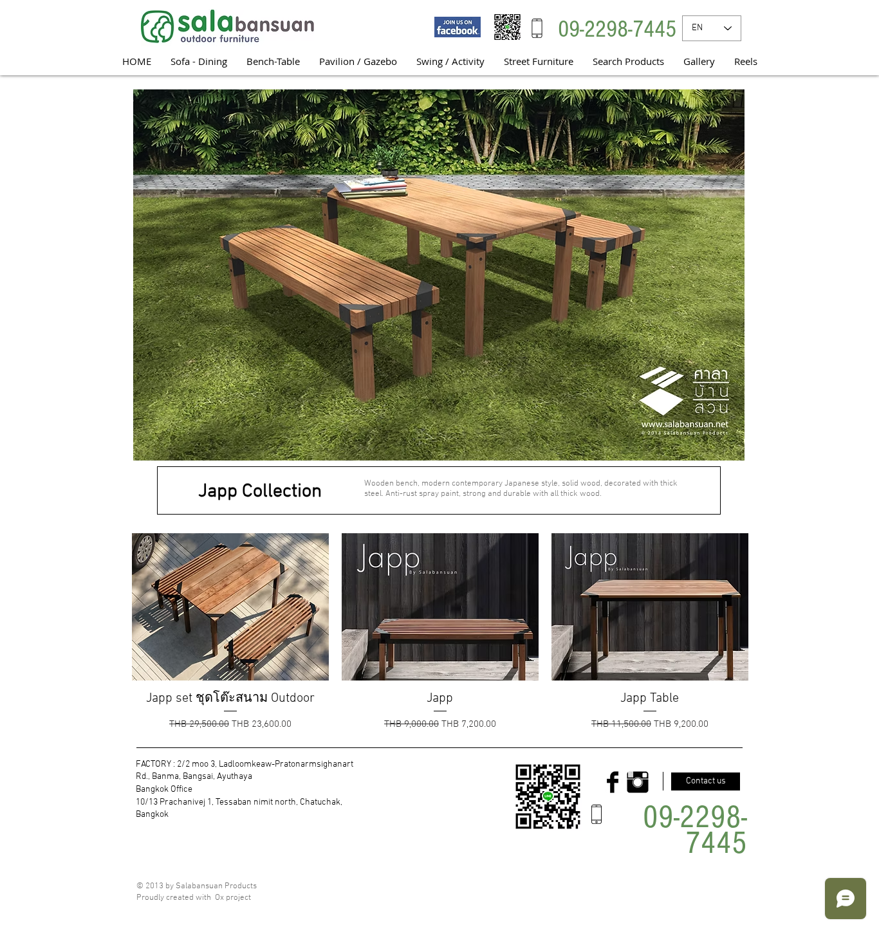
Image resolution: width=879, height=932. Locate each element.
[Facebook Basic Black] (613, 782)
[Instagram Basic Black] (638, 782)
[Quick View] (230, 607)
